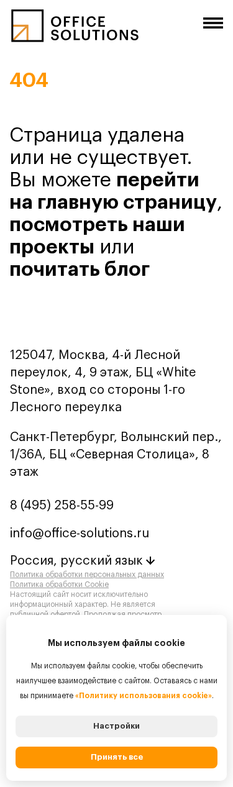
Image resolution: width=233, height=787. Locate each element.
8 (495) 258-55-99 (62, 505)
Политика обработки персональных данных (87, 574)
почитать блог (79, 270)
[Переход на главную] (75, 31)
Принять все (117, 757)
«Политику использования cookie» (143, 695)
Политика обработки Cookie (59, 584)
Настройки (116, 726)
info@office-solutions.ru (79, 533)
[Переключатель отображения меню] (213, 23)
